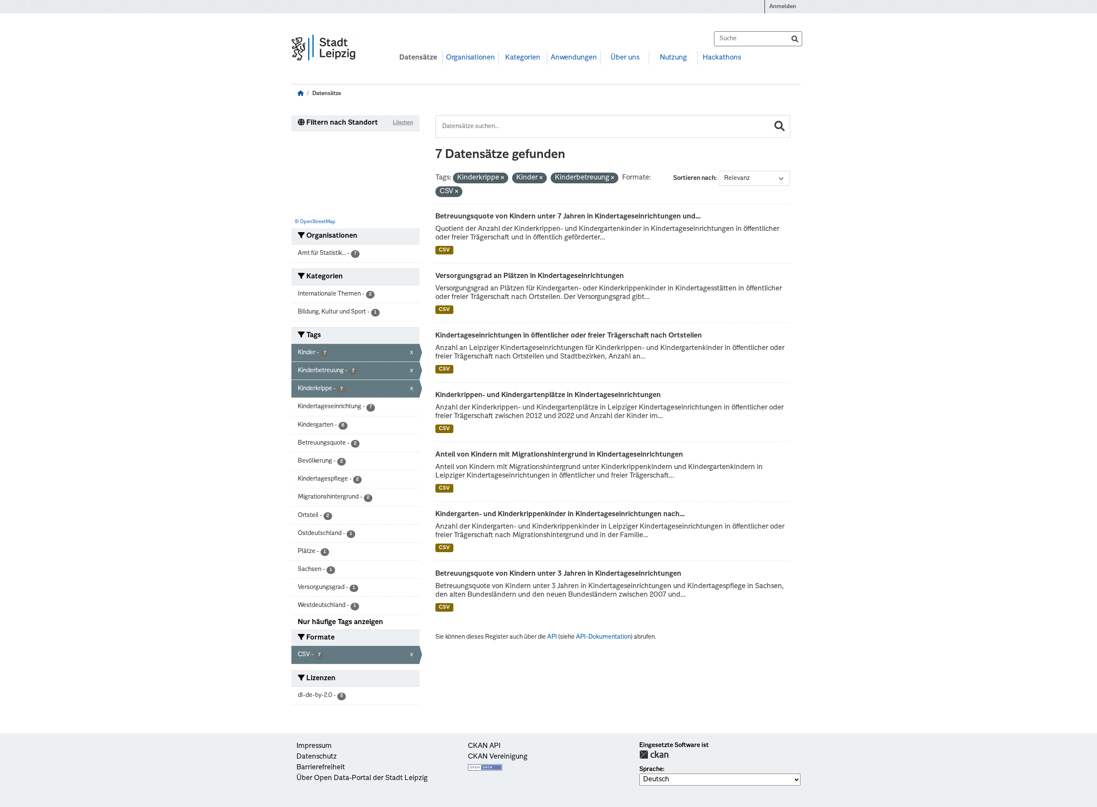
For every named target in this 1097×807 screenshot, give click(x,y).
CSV (444, 250)
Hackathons (722, 57)
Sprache (651, 769)
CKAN (653, 754)
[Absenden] (795, 38)
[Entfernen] (502, 178)
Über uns (625, 57)
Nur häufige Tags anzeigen (340, 622)
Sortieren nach (694, 178)
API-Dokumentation (603, 637)
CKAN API (484, 746)
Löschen (403, 123)
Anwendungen (574, 57)
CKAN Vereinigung (498, 756)
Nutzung (673, 57)
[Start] (300, 93)
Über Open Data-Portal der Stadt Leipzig (362, 778)
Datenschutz (317, 756)
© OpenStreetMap (315, 222)
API (552, 637)
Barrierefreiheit (321, 767)
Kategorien (522, 57)
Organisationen (470, 57)
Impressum (314, 746)
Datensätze (418, 57)
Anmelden (782, 6)
